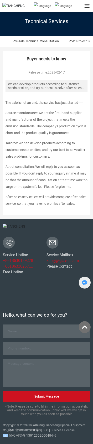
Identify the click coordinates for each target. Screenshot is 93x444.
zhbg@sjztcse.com (62, 260)
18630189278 (21, 260)
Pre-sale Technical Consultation (36, 41)
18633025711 (21, 266)
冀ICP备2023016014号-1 (24, 430)
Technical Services (46, 21)
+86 (6, 260)
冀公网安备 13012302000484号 (32, 435)
